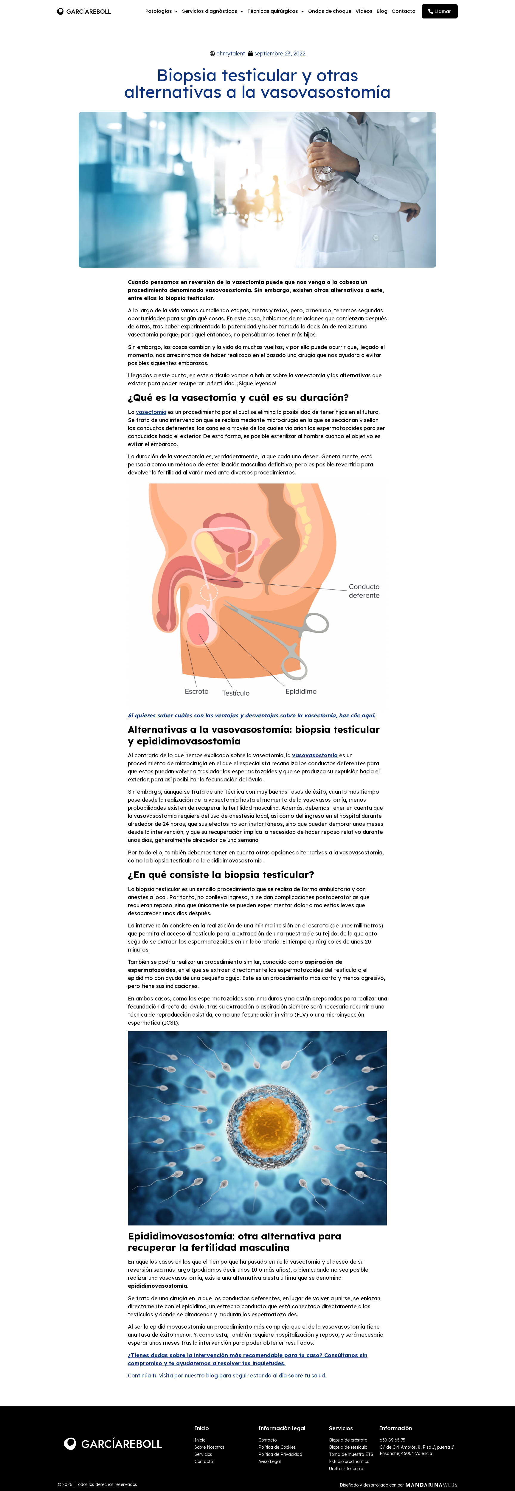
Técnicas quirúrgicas (272, 11)
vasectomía (151, 412)
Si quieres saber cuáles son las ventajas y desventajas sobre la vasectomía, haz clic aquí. (251, 715)
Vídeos (364, 11)
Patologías (158, 11)
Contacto (403, 11)
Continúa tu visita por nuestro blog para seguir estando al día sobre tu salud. (227, 1375)
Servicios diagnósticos (209, 11)
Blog (382, 11)
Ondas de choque (329, 11)
